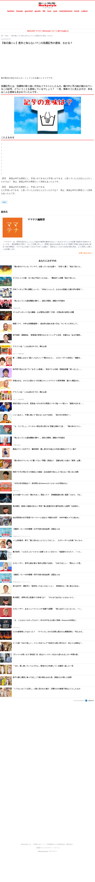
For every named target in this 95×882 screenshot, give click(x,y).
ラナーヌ (56, 848)
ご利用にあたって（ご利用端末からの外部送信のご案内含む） (53, 844)
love (49, 11)
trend (76, 11)
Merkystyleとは (26, 844)
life (44, 11)
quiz (55, 11)
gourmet (29, 11)
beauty (19, 11)
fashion (10, 11)
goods (38, 11)
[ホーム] (2, 36)
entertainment (65, 11)
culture (84, 11)
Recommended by (79, 700)
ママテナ (49, 848)
